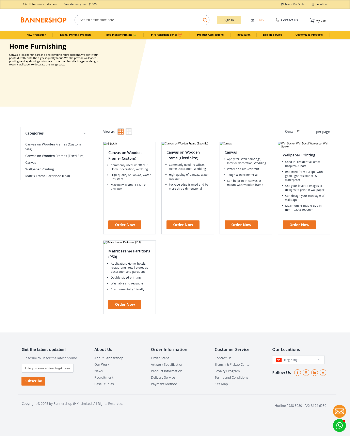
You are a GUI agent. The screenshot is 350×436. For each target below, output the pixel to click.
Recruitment (103, 377)
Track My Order (295, 4)
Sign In (229, 20)
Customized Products (309, 34)
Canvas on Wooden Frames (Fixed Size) (54, 156)
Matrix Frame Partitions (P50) (47, 176)
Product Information (166, 371)
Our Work (101, 364)
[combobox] (142, 20)
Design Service (272, 34)
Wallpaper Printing (299, 155)
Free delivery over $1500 (80, 4)
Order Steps (160, 358)
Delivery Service (163, 377)
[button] (339, 425)
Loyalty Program (227, 371)
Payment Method (164, 384)
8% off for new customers (40, 4)
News (98, 371)
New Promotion (36, 34)
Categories (34, 133)
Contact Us (289, 20)
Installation (244, 34)
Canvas (231, 152)
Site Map (221, 384)
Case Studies (104, 384)
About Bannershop (108, 358)
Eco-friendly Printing (119, 34)
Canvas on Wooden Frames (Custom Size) (53, 146)
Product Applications (210, 34)
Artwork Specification (167, 364)
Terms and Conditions (231, 377)
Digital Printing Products (75, 34)
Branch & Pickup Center (233, 364)
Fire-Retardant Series (164, 34)
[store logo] (43, 20)
